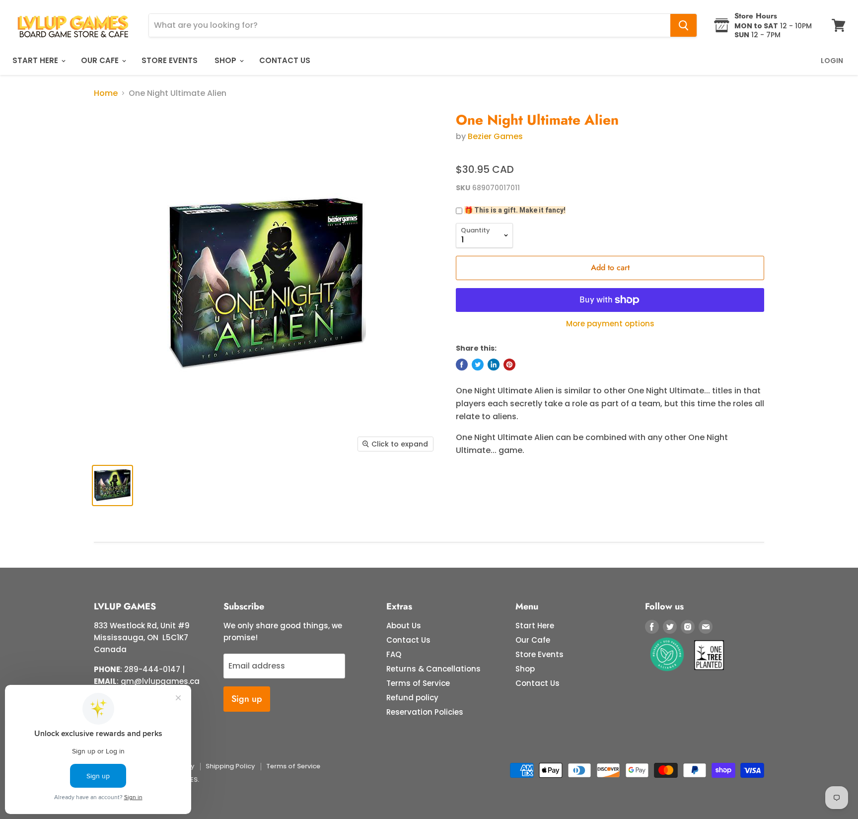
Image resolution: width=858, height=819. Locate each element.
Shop (226, 60)
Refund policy (412, 697)
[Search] (683, 25)
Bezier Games (495, 136)
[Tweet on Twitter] (478, 365)
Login (832, 61)
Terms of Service (418, 683)
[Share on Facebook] (462, 365)
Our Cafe (101, 60)
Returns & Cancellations (433, 669)
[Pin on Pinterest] (509, 365)
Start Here (36, 60)
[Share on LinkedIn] (494, 365)
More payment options (610, 323)
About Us (403, 625)
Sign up (246, 698)
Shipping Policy (230, 766)
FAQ (393, 654)
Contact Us (284, 60)
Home (106, 93)
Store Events (170, 60)
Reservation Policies (424, 712)
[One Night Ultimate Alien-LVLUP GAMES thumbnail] (112, 485)
